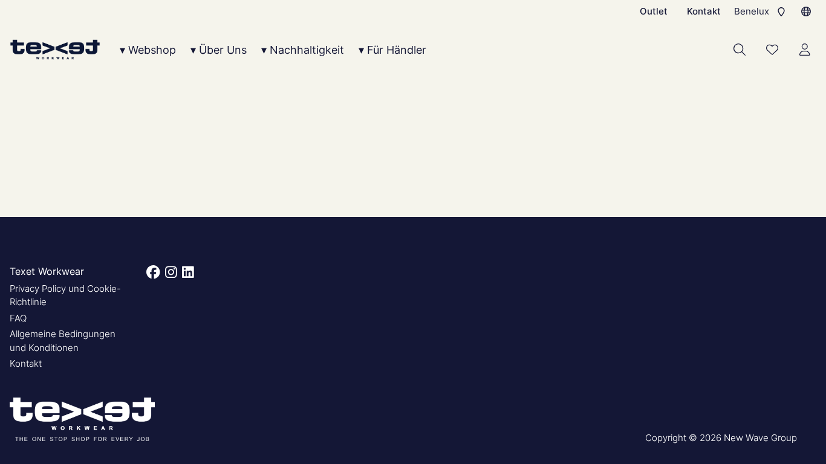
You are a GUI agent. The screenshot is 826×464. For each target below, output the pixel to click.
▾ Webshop (148, 50)
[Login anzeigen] (804, 49)
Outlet (654, 11)
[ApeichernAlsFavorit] (772, 49)
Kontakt (704, 11)
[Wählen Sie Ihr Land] (806, 11)
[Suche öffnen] (739, 49)
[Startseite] (55, 50)
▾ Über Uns (218, 50)
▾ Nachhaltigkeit (302, 50)
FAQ (18, 318)
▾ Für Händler (392, 50)
